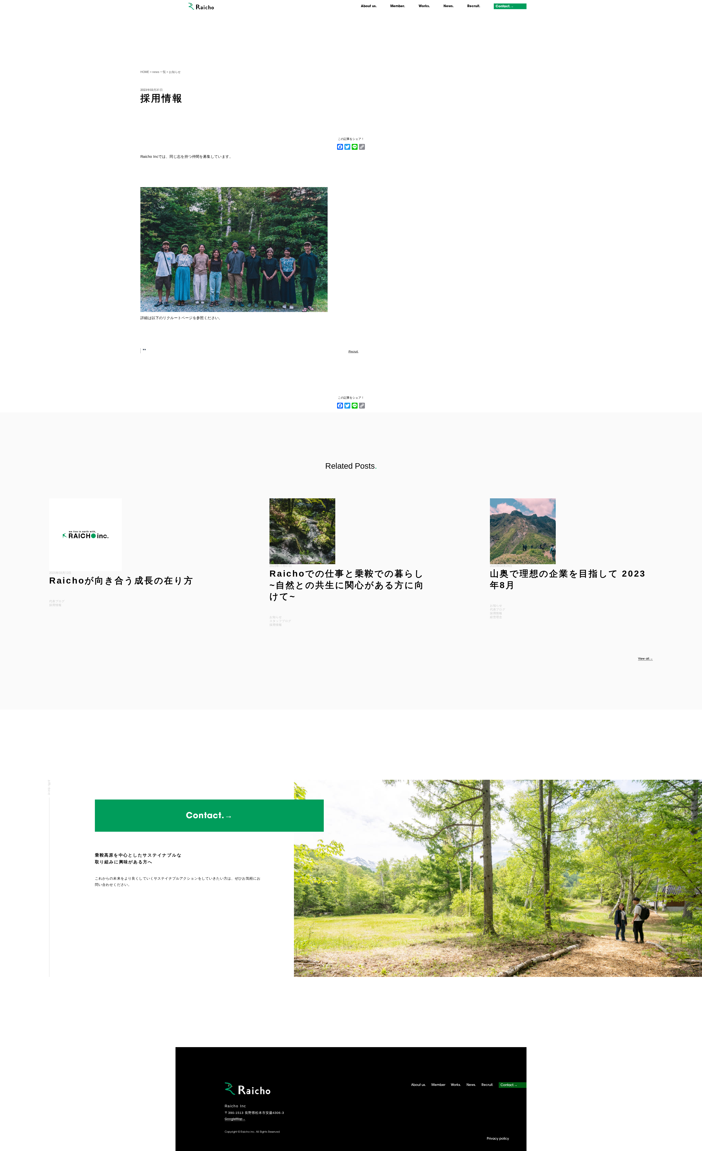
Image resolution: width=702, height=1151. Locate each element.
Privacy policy (498, 1139)
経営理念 (496, 617)
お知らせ (275, 617)
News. (449, 6)
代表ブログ (57, 601)
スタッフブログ (280, 620)
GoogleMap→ (235, 1119)
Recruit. (473, 6)
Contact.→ (505, 6)
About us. (369, 6)
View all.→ (645, 658)
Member (438, 1085)
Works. (424, 6)
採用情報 (55, 605)
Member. (397, 6)
